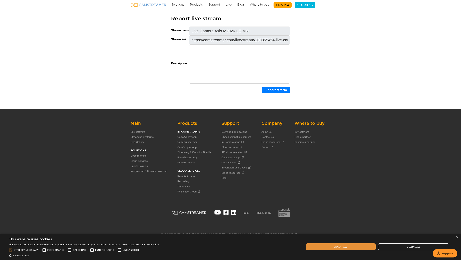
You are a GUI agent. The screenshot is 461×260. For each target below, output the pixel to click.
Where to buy (259, 4)
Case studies (228, 162)
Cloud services (229, 147)
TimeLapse (183, 186)
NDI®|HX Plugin (186, 162)
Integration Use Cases (234, 167)
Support (214, 4)
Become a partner (304, 141)
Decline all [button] (413, 246)
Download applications (234, 131)
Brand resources (230, 172)
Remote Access (186, 176)
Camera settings (230, 157)
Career (265, 147)
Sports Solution (139, 165)
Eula (246, 212)
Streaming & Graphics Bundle (194, 152)
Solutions (177, 4)
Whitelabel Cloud (187, 191)
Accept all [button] (340, 246)
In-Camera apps (230, 141)
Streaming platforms (142, 136)
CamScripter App (187, 147)
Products (196, 4)
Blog (240, 4)
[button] (84, 255)
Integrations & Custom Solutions (149, 171)
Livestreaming (139, 155)
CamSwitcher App (187, 141)
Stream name (180, 30)
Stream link (178, 39)
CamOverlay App (187, 136)
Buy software (138, 131)
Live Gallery (137, 141)
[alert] (230, 247)
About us (266, 131)
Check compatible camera (236, 136)
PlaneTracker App (187, 157)
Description (179, 63)
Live (229, 4)
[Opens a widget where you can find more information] (445, 253)
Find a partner (302, 136)
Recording (183, 181)
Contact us (267, 136)
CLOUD (303, 5)
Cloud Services (139, 160)
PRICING (282, 4)
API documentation (232, 152)
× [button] (457, 237)
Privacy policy (263, 212)
